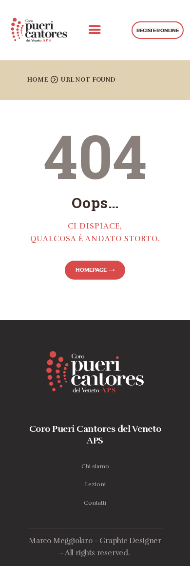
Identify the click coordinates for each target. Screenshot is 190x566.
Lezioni (95, 484)
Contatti (95, 502)
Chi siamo (95, 466)
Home (37, 80)
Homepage (91, 269)
